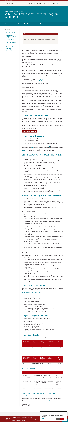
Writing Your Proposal (37, 23)
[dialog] (53, 416)
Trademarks (24, 419)
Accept (62, 418)
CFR (49, 146)
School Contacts (9, 48)
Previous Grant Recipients (11, 42)
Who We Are (31, 3)
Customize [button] (44, 418)
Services (11, 23)
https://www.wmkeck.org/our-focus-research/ (32, 292)
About (6, 23)
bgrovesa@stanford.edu (50, 400)
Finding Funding (27, 23)
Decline (58, 418)
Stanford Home (14, 417)
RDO (32, 147)
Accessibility (34, 419)
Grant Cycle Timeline (10, 46)
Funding (54, 3)
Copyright (20, 419)
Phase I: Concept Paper (11, 39)
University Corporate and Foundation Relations (10, 50)
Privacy (17, 419)
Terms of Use (14, 419)
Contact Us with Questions (11, 32)
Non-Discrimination (29, 419)
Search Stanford (19, 417)
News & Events (18, 23)
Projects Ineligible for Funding (10, 44)
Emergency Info (30, 417)
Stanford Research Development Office (14, 11)
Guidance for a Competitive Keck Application (11, 37)
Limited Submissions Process (11, 31)
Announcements (7, 413)
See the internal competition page (29, 131)
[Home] (9, 3)
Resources (46, 3)
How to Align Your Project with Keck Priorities (10, 35)
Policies (39, 3)
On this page (7, 29)
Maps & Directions (24, 417)
